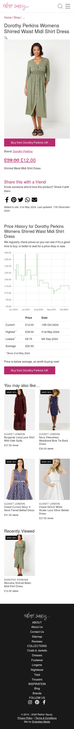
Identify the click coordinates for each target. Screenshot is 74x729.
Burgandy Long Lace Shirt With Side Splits (19, 439)
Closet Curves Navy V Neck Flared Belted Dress (19, 508)
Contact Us (37, 632)
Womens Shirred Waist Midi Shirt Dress (17, 584)
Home (8, 17)
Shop (17, 17)
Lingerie (37, 665)
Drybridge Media (41, 721)
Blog (37, 688)
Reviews (37, 641)
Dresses (37, 655)
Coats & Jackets (37, 650)
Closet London (14, 434)
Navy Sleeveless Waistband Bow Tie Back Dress (53, 440)
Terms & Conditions (46, 718)
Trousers (37, 679)
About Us (37, 627)
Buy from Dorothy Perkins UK (29, 142)
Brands (37, 693)
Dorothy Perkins (23, 151)
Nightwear (37, 670)
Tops (37, 674)
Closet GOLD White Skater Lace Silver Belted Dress (54, 510)
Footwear (37, 660)
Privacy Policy (25, 718)
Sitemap (37, 636)
